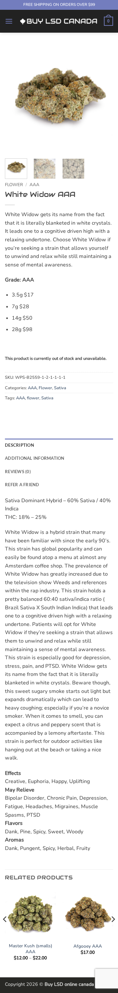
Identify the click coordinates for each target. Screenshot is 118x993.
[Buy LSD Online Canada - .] (58, 21)
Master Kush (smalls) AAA (30, 948)
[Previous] (15, 99)
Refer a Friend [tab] (22, 484)
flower (33, 398)
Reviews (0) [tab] (18, 471)
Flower (14, 185)
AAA (34, 185)
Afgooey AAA (87, 946)
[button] (9, 21)
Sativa (60, 388)
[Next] (102, 99)
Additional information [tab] (35, 458)
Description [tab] (19, 445)
